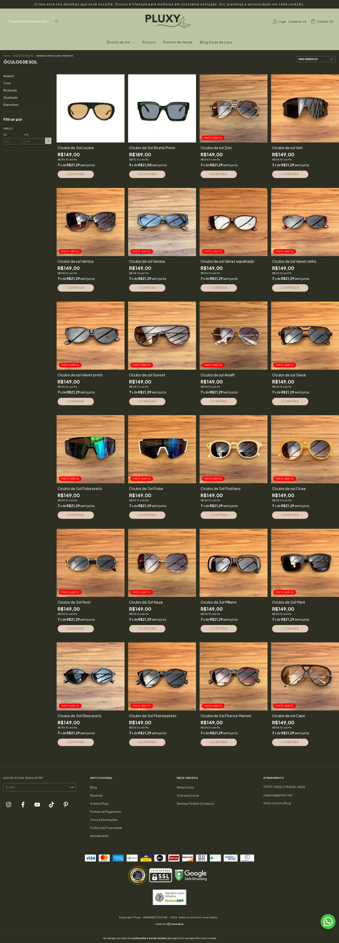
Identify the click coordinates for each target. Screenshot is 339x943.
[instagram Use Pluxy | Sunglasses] (8, 805)
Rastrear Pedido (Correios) (195, 803)
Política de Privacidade (106, 828)
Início (6, 55)
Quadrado (10, 97)
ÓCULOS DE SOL (23, 55)
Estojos (149, 42)
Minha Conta (185, 787)
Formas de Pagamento (106, 811)
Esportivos (10, 104)
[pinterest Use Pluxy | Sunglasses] (66, 805)
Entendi (228, 938)
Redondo (10, 90)
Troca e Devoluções (104, 820)
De (4, 135)
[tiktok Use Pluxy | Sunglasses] (51, 805)
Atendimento (99, 836)
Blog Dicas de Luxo (216, 42)
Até (26, 135)
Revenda (96, 795)
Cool (7, 83)
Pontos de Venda (178, 42)
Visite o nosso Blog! (277, 803)
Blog (93, 787)
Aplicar (48, 140)
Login (282, 21)
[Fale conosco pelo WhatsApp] (328, 921)
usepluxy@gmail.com (277, 795)
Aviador (8, 76)
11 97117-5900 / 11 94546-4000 (284, 787)
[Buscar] (57, 21)
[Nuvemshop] (169, 924)
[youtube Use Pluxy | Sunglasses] (37, 805)
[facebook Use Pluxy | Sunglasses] (23, 805)
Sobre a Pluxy (99, 803)
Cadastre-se (297, 21)
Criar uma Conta (188, 795)
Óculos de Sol (119, 42)
